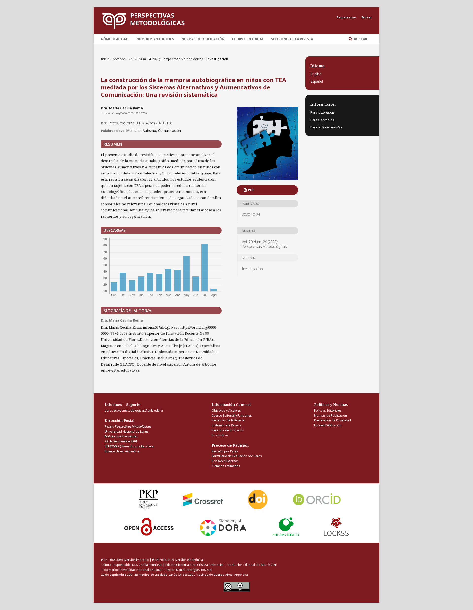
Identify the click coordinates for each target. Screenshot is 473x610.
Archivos (119, 59)
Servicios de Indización (228, 430)
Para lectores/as (322, 112)
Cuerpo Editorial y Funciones (232, 415)
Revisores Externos (225, 461)
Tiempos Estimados (226, 466)
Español (316, 81)
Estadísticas (220, 435)
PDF (250, 190)
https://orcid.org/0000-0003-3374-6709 (124, 113)
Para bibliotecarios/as (326, 127)
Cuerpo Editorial (248, 39)
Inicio (105, 59)
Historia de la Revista (226, 425)
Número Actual (115, 39)
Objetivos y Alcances (226, 410)
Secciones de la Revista (292, 39)
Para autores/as (322, 120)
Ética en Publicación (327, 425)
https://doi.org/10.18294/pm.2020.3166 (140, 123)
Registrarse (346, 17)
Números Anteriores (155, 39)
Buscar (360, 39)
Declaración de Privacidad (332, 420)
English (315, 73)
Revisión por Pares (225, 451)
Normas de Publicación (202, 39)
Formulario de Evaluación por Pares (237, 456)
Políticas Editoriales (328, 410)
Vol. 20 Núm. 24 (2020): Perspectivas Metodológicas (166, 59)
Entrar (366, 17)
